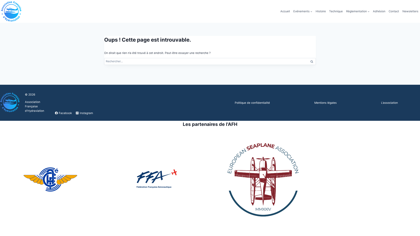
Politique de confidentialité (252, 102)
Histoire (321, 11)
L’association (389, 102)
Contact (394, 11)
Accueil (285, 11)
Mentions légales (325, 102)
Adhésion (379, 11)
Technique (336, 11)
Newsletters (410, 11)
